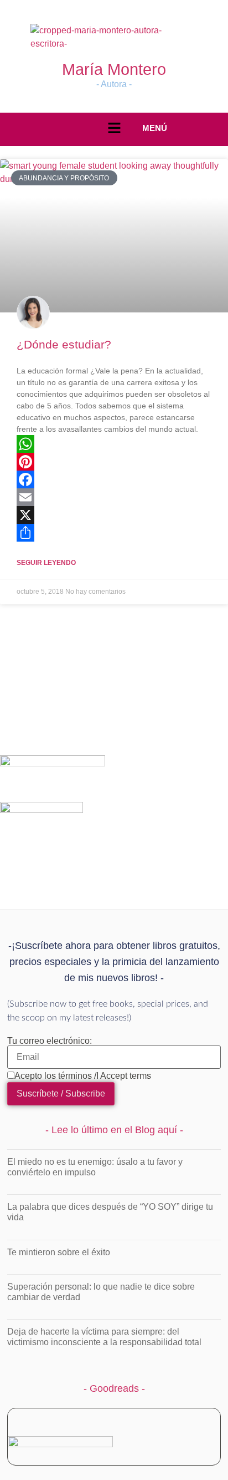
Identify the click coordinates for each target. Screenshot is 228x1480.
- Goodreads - (114, 1388)
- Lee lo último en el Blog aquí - (114, 1129)
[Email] (114, 497)
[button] (114, 129)
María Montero (114, 69)
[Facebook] (114, 479)
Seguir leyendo (46, 563)
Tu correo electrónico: (49, 1041)
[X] (114, 515)
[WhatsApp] (114, 444)
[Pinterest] (114, 462)
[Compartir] (114, 533)
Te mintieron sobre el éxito (58, 1252)
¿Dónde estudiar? (64, 344)
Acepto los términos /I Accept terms (82, 1076)
